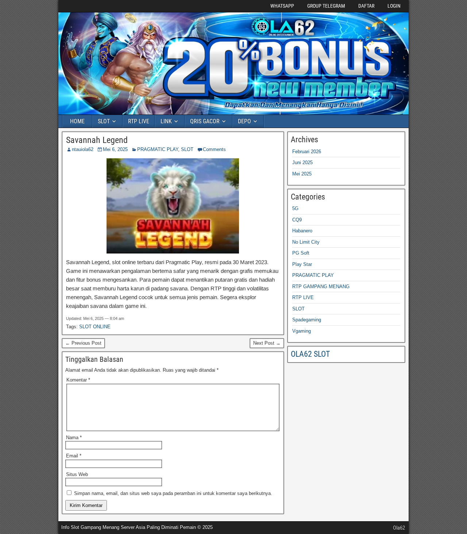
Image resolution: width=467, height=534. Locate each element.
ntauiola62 (82, 149)
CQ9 (297, 219)
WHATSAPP (282, 6)
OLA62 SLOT (310, 354)
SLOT (104, 121)
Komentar (78, 380)
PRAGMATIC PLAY (157, 149)
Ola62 (399, 528)
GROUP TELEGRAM (326, 6)
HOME (77, 121)
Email (73, 455)
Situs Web (77, 474)
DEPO (244, 121)
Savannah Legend (97, 140)
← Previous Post (83, 343)
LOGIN (394, 6)
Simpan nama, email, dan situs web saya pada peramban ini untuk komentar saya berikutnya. (173, 493)
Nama (74, 437)
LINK (166, 121)
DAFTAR (366, 6)
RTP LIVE (138, 121)
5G (295, 208)
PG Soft (300, 253)
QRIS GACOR (205, 121)
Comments (214, 149)
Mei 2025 (302, 174)
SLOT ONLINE (95, 326)
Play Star (302, 264)
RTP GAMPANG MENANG (321, 286)
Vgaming (301, 331)
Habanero (302, 230)
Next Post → (267, 343)
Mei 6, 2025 (115, 149)
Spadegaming (306, 319)
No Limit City (306, 242)
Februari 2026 (306, 151)
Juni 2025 (302, 162)
